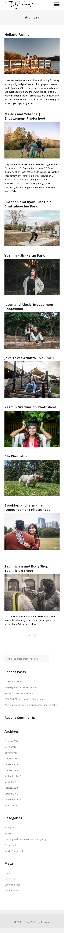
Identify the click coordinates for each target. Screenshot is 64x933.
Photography (10, 845)
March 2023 (10, 746)
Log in (7, 873)
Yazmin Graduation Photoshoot (30, 407)
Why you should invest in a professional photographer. (31, 704)
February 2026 (11, 741)
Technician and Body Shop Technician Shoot (26, 568)
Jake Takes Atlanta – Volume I (29, 358)
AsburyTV (9, 827)
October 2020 (11, 758)
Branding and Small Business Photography (25, 839)
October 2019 (11, 770)
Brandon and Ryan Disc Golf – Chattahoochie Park (28, 204)
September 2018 (12, 799)
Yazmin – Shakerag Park (24, 255)
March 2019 (10, 782)
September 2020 (12, 764)
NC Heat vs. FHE (12, 681)
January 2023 (10, 752)
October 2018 (11, 793)
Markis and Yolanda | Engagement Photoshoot (24, 116)
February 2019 (11, 787)
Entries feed (10, 879)
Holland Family (16, 34)
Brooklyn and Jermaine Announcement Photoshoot (27, 507)
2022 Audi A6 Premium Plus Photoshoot (24, 699)
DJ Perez (26, 922)
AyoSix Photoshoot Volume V (18, 693)
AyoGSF (8, 833)
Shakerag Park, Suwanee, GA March (21, 687)
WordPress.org (11, 890)
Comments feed (12, 884)
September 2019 (12, 776)
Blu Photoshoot (17, 456)
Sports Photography (14, 851)
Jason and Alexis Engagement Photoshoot (28, 306)
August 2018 (10, 805)
